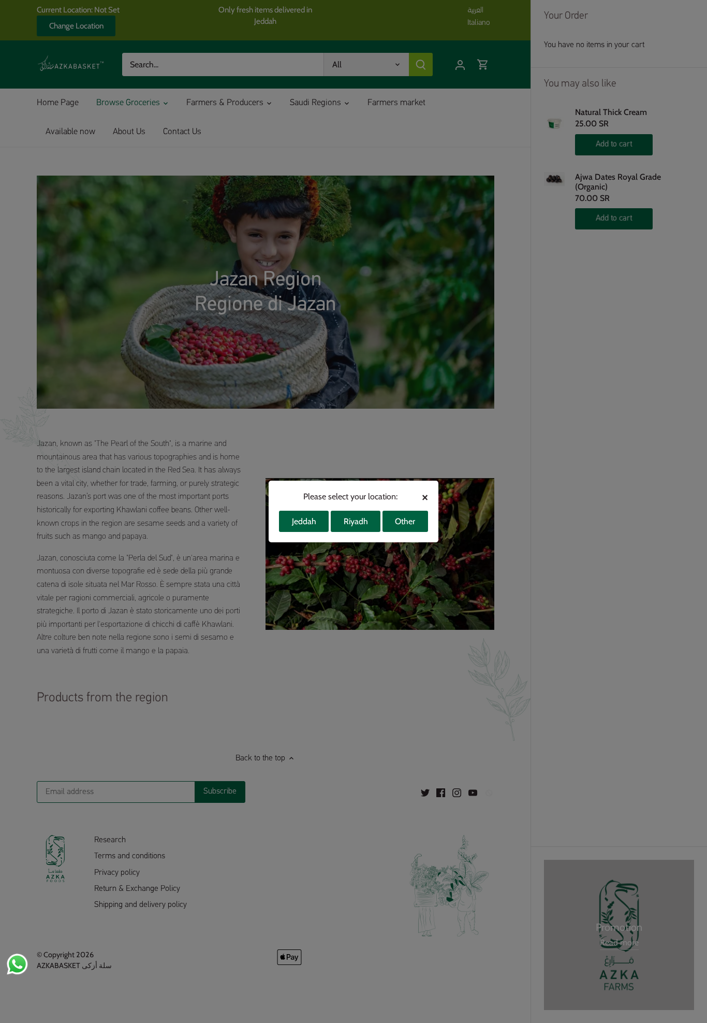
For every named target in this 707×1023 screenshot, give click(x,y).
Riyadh (356, 521)
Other (405, 521)
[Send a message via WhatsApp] (17, 964)
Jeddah (304, 521)
